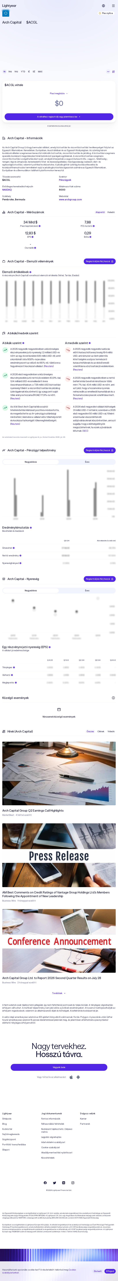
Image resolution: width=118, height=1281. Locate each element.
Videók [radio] (111, 731)
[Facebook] (45, 1183)
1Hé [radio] (10, 71)
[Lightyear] (9, 5)
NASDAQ (7, 189)
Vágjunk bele (59, 1067)
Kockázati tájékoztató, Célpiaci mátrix (56, 1130)
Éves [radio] (87, 462)
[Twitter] (54, 1183)
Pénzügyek (65, 179)
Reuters (49, 366)
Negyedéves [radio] (31, 462)
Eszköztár (7, 1129)
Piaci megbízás (57, 93)
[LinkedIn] (63, 1183)
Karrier (83, 1118)
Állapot (5, 1149)
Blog (4, 1124)
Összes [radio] (90, 731)
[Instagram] (73, 1183)
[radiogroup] (22, 71)
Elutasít (98, 1271)
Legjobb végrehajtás (51, 1137)
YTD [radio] (23, 71)
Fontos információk (50, 1118)
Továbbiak (57, 993)
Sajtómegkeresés (11, 1134)
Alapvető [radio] (100, 212)
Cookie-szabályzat (50, 1147)
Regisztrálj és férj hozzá (98, 261)
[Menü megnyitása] (113, 5)
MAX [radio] (40, 71)
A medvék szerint (76, 343)
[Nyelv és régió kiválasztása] (103, 6)
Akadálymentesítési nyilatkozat (56, 1152)
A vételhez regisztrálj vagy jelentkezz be (57, 116)
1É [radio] (29, 71)
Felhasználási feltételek (52, 1124)
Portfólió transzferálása (14, 1144)
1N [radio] (4, 71)
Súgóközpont (9, 1139)
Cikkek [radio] (100, 731)
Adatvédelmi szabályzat (53, 1142)
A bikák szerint (12, 343)
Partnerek (85, 1124)
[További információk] (113, 698)
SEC (85, 430)
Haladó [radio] (111, 212)
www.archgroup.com (70, 199)
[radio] (108, 71)
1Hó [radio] (16, 71)
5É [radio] (34, 71)
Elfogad (110, 1271)
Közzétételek (47, 1158)
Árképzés (6, 1118)
